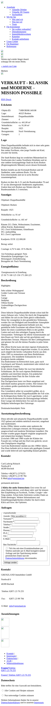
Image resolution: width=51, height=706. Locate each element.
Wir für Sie (11, 17)
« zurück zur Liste (9, 66)
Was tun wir (17, 22)
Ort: (5, 536)
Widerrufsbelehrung (15, 663)
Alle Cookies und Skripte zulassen (19, 690)
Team (14, 24)
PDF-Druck (6, 99)
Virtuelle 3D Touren (20, 12)
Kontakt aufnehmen (20, 39)
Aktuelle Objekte (19, 9)
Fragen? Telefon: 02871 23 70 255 (16, 675)
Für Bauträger (12, 44)
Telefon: (7, 524)
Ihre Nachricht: (10, 544)
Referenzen (11, 46)
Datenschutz (12, 658)
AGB (9, 661)
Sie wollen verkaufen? (21, 29)
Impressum (11, 656)
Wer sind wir (17, 19)
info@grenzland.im (16, 478)
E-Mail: (6, 539)
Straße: (6, 527)
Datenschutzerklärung (14, 558)
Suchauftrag (17, 14)
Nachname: (8, 522)
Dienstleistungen (19, 32)
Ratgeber (16, 36)
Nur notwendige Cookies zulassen (19, 695)
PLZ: (5, 533)
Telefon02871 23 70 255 (8, 669)
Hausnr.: (7, 530)
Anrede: (7, 516)
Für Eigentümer (13, 27)
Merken (4, 71)
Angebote (11, 7)
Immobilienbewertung (21, 34)
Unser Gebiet (12, 41)
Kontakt (10, 653)
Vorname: (8, 519)
